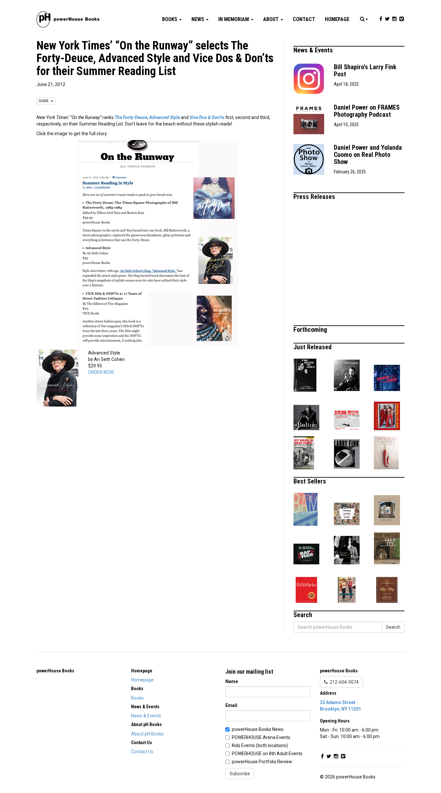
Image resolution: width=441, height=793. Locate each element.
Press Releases (315, 197)
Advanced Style (164, 117)
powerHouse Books (55, 670)
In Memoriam (234, 19)
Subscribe (240, 773)
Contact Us (142, 751)
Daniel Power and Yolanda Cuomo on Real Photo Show (368, 155)
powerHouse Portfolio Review (262, 761)
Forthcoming (311, 329)
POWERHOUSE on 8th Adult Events (267, 753)
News (198, 19)
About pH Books (147, 733)
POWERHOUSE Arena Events (261, 737)
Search (393, 627)
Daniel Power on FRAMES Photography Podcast (367, 110)
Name (231, 681)
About (271, 19)
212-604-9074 (343, 682)
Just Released (313, 347)
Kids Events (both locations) (260, 745)
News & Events (313, 50)
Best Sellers (310, 481)
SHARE (44, 101)
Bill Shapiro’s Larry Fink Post (365, 70)
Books (170, 19)
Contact (304, 19)
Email (231, 705)
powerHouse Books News (257, 729)
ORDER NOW (101, 372)
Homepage (337, 19)
